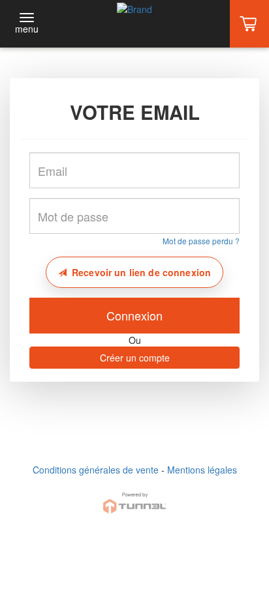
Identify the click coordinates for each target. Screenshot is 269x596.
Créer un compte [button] (135, 357)
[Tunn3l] (134, 497)
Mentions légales (202, 469)
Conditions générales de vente (96, 469)
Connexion (134, 315)
